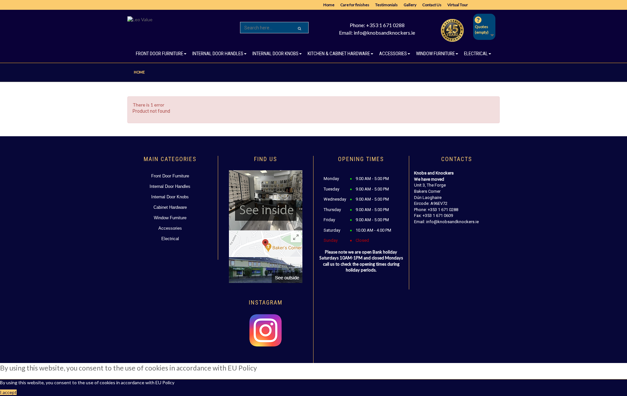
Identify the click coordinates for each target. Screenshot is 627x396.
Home (328, 4)
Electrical (170, 238)
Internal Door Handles (170, 186)
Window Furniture (170, 217)
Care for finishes (354, 4)
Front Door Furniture (170, 175)
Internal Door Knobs (170, 196)
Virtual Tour (457, 4)
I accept (8, 392)
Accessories (170, 228)
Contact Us (432, 4)
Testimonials (386, 4)
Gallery (410, 4)
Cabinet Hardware (170, 207)
